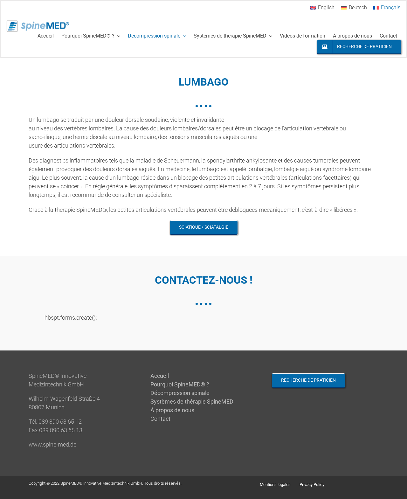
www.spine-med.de (52, 444)
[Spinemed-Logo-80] (38, 22)
